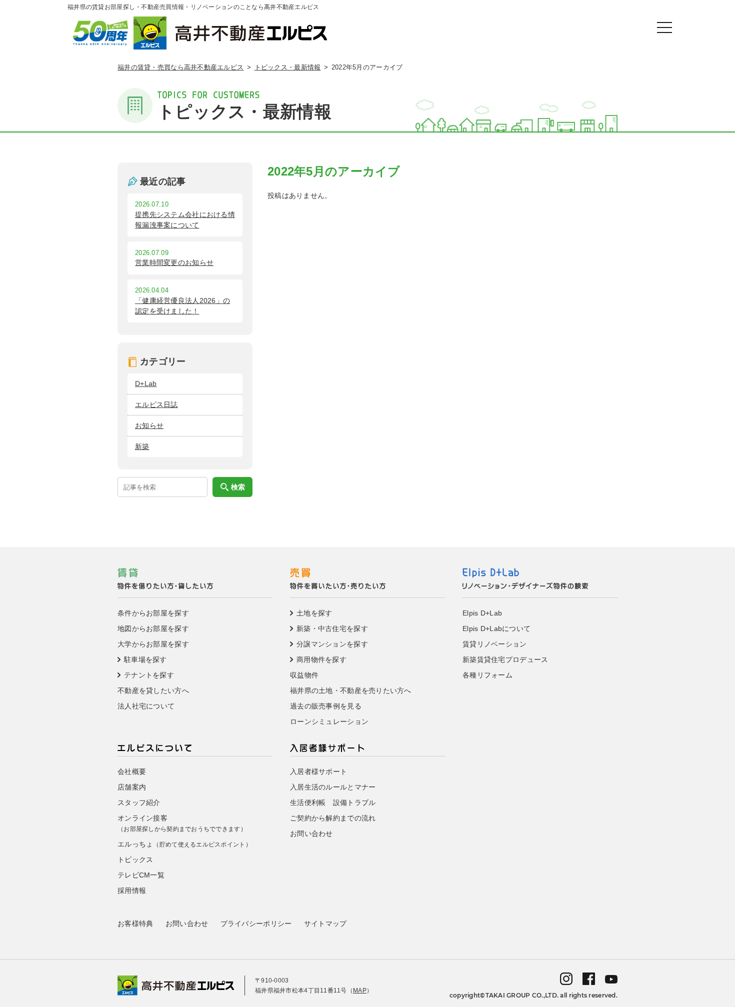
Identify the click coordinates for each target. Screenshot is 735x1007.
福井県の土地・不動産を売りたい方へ (351, 690)
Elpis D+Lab (482, 613)
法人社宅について (146, 706)
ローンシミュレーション (329, 722)
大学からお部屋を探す (153, 644)
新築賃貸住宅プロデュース (505, 660)
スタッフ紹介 (139, 802)
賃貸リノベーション (494, 644)
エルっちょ (185, 844)
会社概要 (132, 772)
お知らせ (149, 426)
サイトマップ (325, 924)
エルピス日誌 (156, 404)
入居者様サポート (318, 772)
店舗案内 (132, 787)
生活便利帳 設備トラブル (333, 802)
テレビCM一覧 (141, 875)
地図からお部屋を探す (153, 628)
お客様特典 (135, 924)
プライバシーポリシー (256, 924)
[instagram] (566, 978)
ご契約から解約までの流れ (333, 818)
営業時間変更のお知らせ (174, 262)
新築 (142, 446)
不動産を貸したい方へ (153, 690)
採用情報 (132, 890)
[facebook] (588, 978)
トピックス (135, 860)
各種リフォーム (487, 675)
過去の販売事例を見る (326, 706)
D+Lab (145, 384)
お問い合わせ (311, 834)
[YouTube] (611, 978)
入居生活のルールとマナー (333, 787)
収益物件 (304, 675)
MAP (359, 990)
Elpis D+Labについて (496, 628)
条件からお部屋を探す (153, 613)
